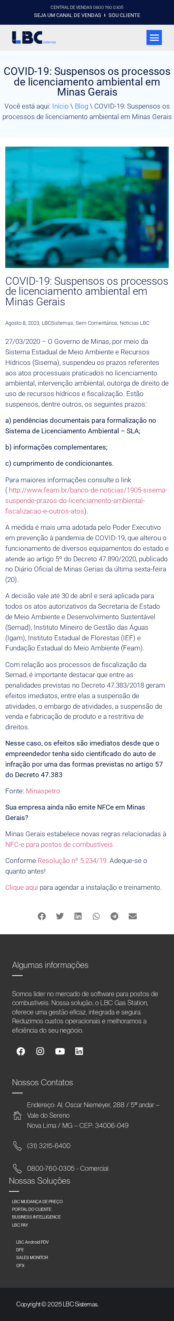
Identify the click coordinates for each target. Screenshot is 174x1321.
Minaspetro (43, 791)
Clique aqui (21, 887)
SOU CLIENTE (124, 15)
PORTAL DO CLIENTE (31, 1209)
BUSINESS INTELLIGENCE (36, 1216)
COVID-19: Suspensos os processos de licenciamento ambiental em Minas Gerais (86, 291)
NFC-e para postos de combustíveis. (60, 844)
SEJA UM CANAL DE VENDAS (67, 15)
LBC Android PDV (32, 1242)
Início (60, 106)
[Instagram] (40, 1051)
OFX (20, 1265)
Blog (81, 106)
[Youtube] (59, 1051)
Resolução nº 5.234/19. (73, 861)
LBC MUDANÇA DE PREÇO (37, 1201)
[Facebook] (21, 1051)
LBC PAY (20, 1225)
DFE (20, 1249)
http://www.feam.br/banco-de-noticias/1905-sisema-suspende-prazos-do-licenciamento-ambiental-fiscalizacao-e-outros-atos (86, 500)
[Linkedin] (79, 1051)
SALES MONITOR (32, 1257)
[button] (154, 37)
